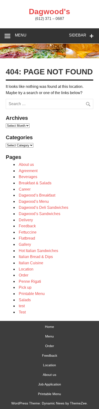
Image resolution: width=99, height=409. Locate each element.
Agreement (28, 171)
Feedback (27, 226)
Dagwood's (49, 11)
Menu (20, 35)
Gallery (25, 244)
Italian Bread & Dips (36, 257)
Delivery (26, 220)
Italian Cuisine (31, 263)
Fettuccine (28, 232)
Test (22, 312)
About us (26, 164)
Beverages (28, 177)
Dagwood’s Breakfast (37, 195)
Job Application (49, 384)
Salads (25, 300)
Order (23, 275)
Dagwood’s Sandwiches (39, 214)
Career (25, 189)
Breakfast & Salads (35, 183)
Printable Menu (32, 294)
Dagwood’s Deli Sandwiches (43, 207)
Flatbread (27, 238)
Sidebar (77, 35)
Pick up (25, 287)
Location (26, 269)
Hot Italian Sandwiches (38, 251)
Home (49, 326)
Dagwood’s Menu (34, 201)
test (22, 306)
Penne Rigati (30, 281)
